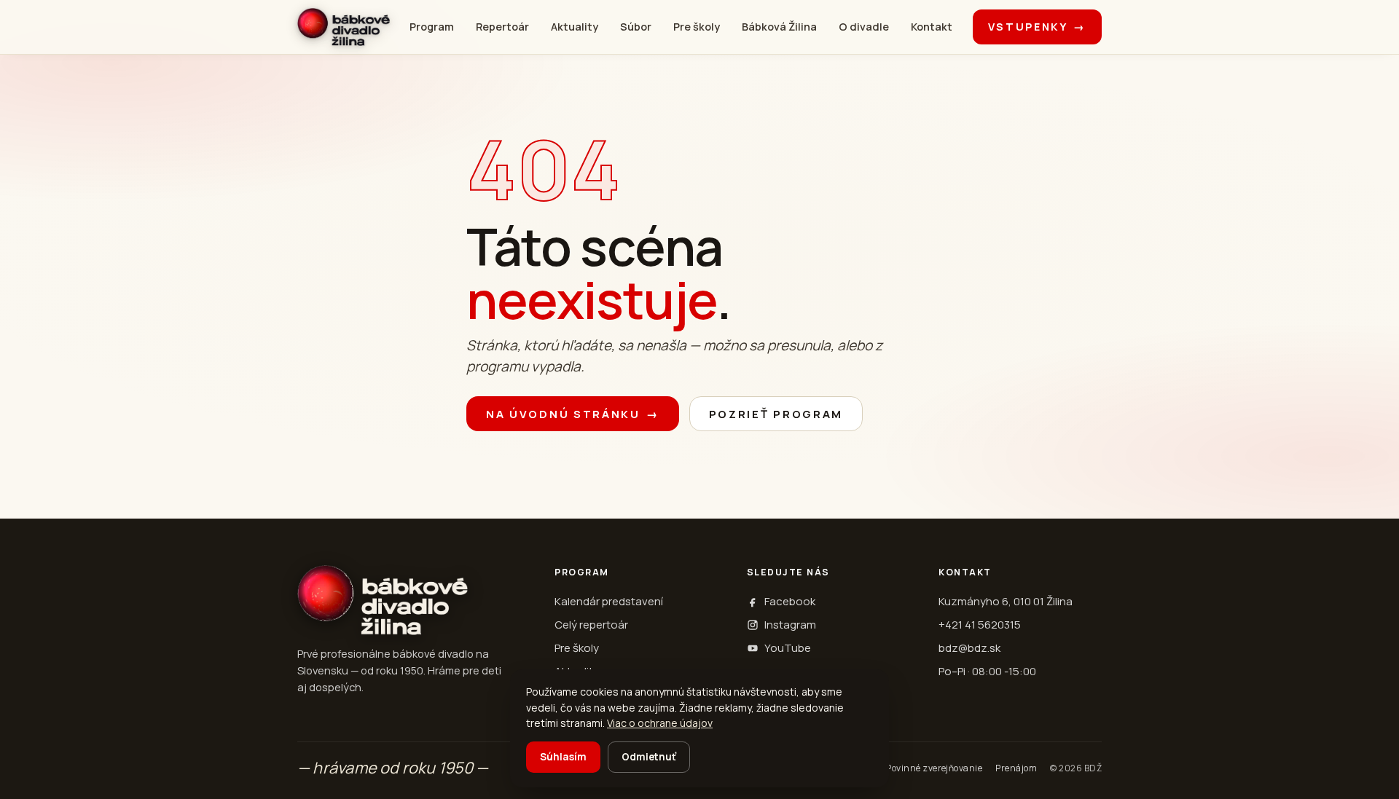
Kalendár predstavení (608, 601)
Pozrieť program (776, 414)
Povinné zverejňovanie (934, 768)
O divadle (864, 27)
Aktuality (574, 27)
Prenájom (1016, 768)
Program (431, 27)
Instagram (790, 624)
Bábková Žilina (779, 27)
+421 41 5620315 (979, 624)
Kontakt (931, 27)
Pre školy (696, 27)
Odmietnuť (649, 756)
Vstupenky (1037, 27)
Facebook (789, 601)
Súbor (635, 27)
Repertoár (502, 27)
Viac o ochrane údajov (660, 723)
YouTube (787, 648)
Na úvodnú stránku (572, 414)
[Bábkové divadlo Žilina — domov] (343, 27)
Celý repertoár (591, 624)
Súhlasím (563, 756)
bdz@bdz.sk (969, 648)
